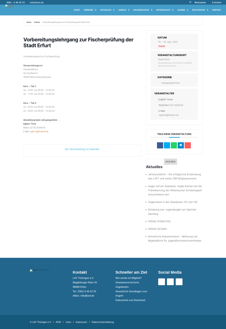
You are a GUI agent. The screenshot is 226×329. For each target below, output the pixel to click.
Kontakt (216, 10)
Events (37, 22)
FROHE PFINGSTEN (159, 221)
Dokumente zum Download (130, 300)
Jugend (181, 10)
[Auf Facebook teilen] (160, 145)
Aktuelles (105, 10)
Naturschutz (163, 10)
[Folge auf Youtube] (170, 281)
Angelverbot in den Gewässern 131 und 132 (173, 201)
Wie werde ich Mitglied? (128, 278)
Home (29, 22)
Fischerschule (141, 10)
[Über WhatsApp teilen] (174, 145)
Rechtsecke (198, 10)
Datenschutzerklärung (103, 322)
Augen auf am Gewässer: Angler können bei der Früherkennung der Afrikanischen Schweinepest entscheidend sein (175, 190)
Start (77, 10)
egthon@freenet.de (39, 131)
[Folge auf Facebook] (161, 281)
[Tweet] (167, 145)
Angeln (122, 10)
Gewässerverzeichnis (127, 282)
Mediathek (200, 3)
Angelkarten (122, 287)
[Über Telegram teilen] (181, 145)
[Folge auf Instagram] (179, 281)
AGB (58, 322)
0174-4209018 (175, 105)
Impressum (81, 322)
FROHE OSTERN (157, 228)
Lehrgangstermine (170, 83)
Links (68, 322)
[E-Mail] (188, 145)
